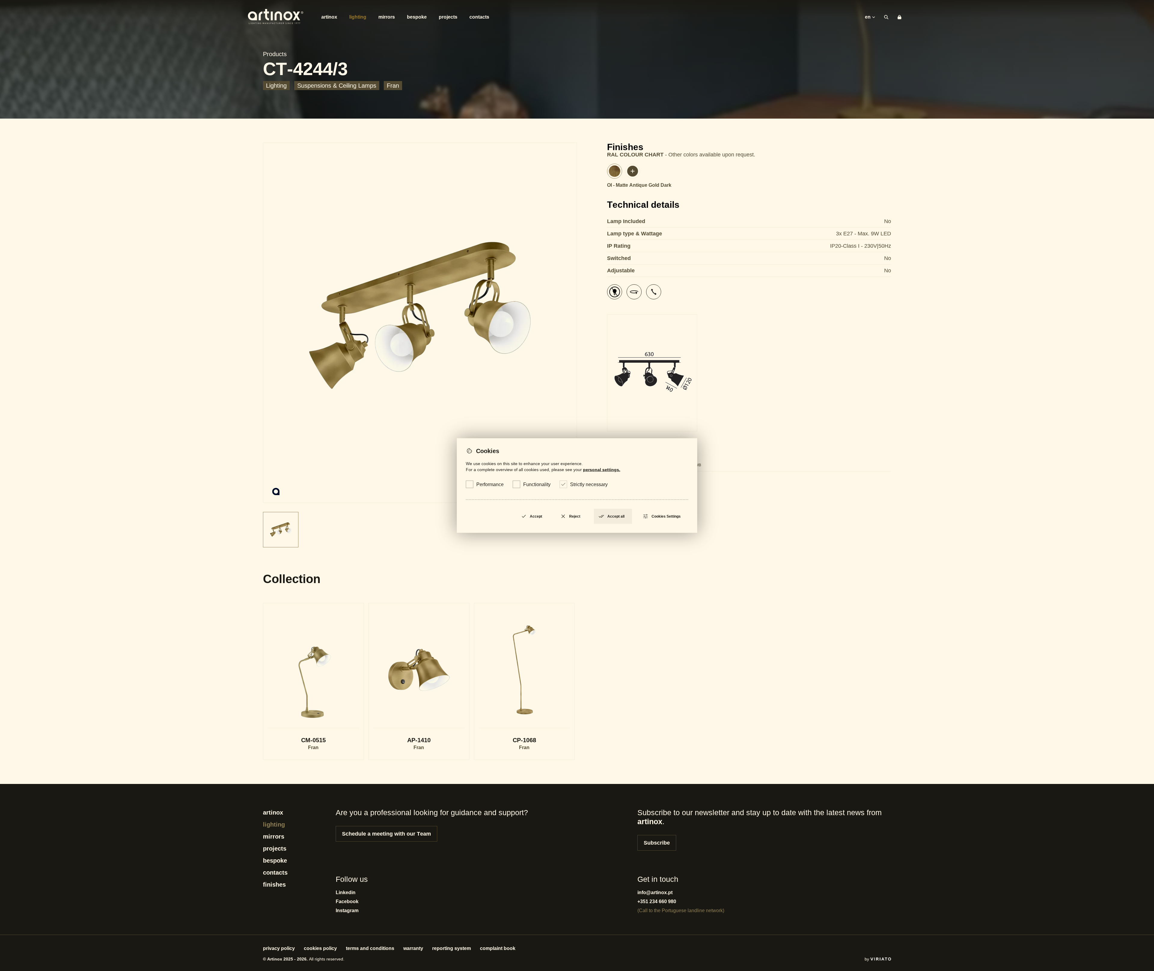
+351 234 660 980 (656, 901)
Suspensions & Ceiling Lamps (336, 85)
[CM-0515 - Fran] (313, 681)
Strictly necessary (589, 484)
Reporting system (451, 948)
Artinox (329, 17)
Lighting (357, 17)
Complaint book (497, 948)
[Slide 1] (420, 323)
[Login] (899, 17)
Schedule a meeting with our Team (386, 834)
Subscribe (657, 843)
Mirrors (386, 17)
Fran (393, 85)
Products (275, 54)
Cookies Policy (320, 948)
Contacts (479, 17)
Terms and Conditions (370, 948)
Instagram (347, 910)
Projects (448, 17)
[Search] (886, 17)
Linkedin (346, 892)
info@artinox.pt (655, 892)
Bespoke (417, 17)
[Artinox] (275, 17)
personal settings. (601, 469)
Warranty (413, 948)
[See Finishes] (632, 171)
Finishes (274, 884)
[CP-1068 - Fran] (524, 681)
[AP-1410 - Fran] (419, 681)
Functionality (537, 484)
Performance (490, 484)
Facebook (347, 901)
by (867, 959)
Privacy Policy (279, 948)
